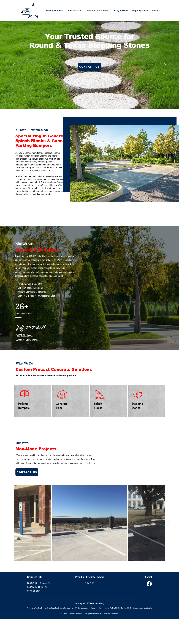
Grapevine (85, 608)
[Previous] (14, 65)
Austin (37, 608)
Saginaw (136, 608)
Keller (112, 608)
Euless (67, 608)
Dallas (60, 608)
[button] (140, 10)
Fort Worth (75, 608)
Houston (94, 608)
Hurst (101, 608)
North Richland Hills (123, 608)
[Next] (165, 65)
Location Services (110, 614)
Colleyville (53, 608)
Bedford (44, 608)
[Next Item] (169, 523)
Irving (106, 608)
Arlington (30, 608)
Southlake (148, 608)
